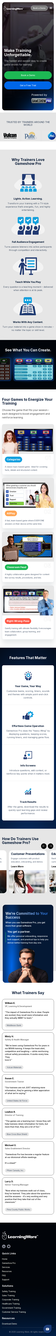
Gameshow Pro (9, 1263)
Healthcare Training (11, 1304)
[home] (13, 8)
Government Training (11, 1308)
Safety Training (9, 1291)
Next (50, 846)
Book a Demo (39, 8)
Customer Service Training (14, 1312)
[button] (51, 8)
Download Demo (9, 1324)
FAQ (4, 1275)
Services (6, 1267)
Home (4, 1259)
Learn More (17, 866)
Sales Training (8, 1295)
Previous (43, 846)
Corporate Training (10, 1300)
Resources (7, 1271)
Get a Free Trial (28, 85)
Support (5, 1280)
